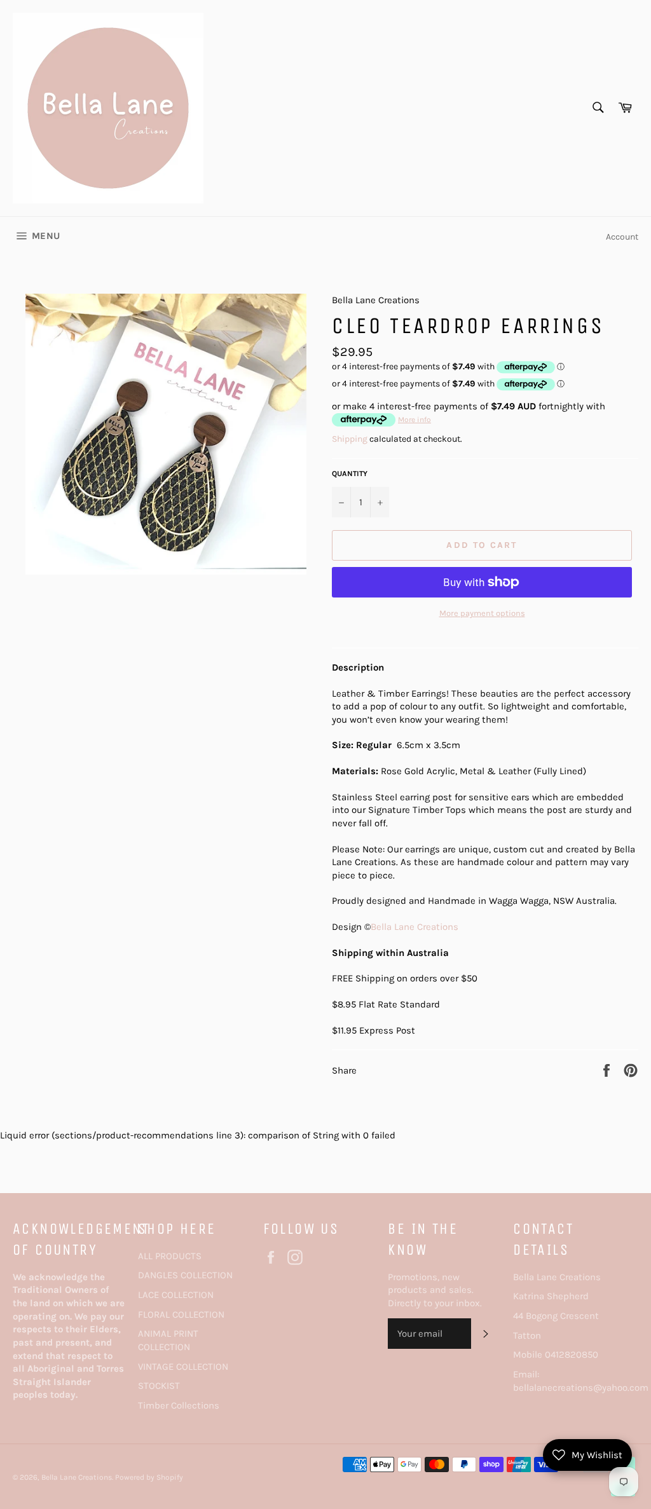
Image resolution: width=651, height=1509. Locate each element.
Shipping (349, 439)
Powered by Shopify (149, 1477)
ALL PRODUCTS (170, 1256)
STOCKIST (159, 1385)
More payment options (482, 613)
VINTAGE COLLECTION (183, 1366)
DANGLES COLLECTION (185, 1275)
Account (622, 236)
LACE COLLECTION (176, 1295)
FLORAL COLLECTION (181, 1314)
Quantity (349, 473)
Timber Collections (178, 1405)
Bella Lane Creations (414, 926)
